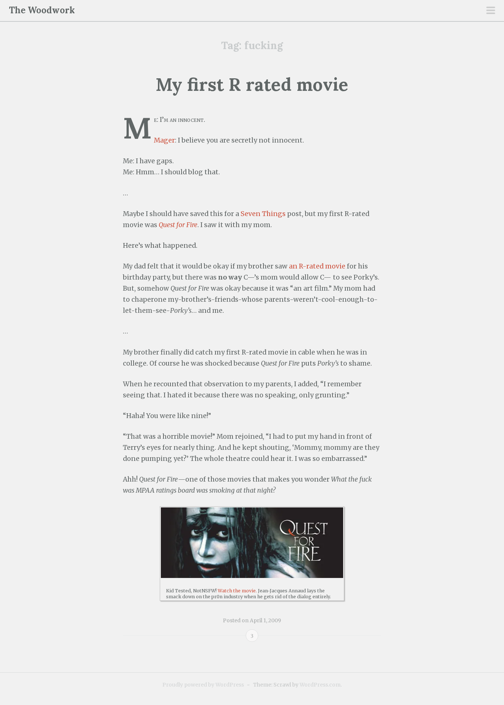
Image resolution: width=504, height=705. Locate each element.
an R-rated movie (317, 266)
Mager (164, 140)
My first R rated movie (252, 84)
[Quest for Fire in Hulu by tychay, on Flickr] (252, 542)
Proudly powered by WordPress (203, 684)
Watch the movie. (237, 590)
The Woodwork (42, 10)
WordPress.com (320, 684)
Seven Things (263, 214)
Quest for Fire (178, 225)
